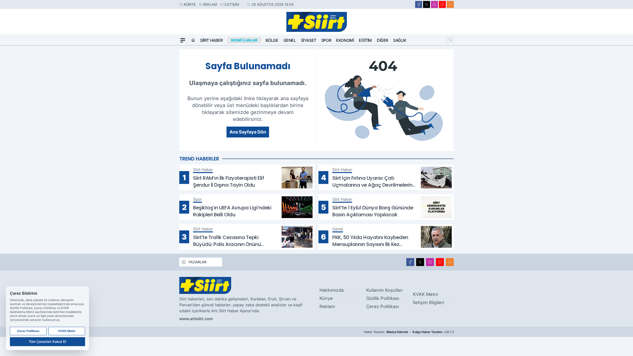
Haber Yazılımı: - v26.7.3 (409, 332)
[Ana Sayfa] (193, 40)
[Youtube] (442, 4)
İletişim (232, 4)
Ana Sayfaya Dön (247, 131)
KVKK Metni (425, 294)
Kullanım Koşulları (384, 290)
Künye (190, 4)
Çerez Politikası (382, 306)
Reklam (210, 4)
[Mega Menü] (182, 40)
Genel (289, 40)
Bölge (272, 40)
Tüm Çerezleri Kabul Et (47, 341)
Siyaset (308, 40)
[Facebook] (418, 4)
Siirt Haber (211, 40)
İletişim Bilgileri (428, 302)
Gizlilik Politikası (382, 298)
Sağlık (400, 40)
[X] (426, 4)
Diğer (382, 40)
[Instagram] (434, 4)
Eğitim (365, 40)
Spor (326, 40)
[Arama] (450, 40)
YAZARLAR (197, 262)
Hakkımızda (331, 290)
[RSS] (450, 4)
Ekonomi (345, 40)
